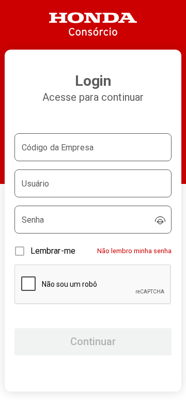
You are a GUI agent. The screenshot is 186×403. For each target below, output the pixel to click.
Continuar (93, 341)
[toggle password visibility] (160, 220)
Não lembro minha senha (134, 251)
